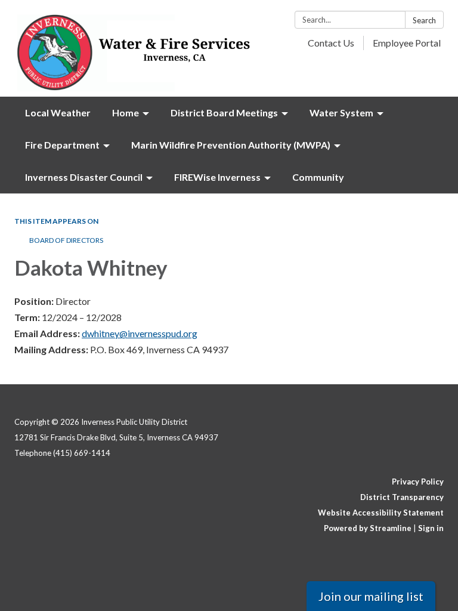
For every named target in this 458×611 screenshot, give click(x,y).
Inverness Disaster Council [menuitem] (84, 177)
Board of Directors (66, 240)
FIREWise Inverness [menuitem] (217, 177)
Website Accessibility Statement (381, 512)
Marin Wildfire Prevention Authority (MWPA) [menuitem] (230, 144)
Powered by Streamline (367, 528)
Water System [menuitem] (341, 112)
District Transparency (402, 497)
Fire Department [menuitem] (62, 144)
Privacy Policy (418, 481)
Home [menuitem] (125, 112)
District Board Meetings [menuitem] (224, 112)
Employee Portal (407, 42)
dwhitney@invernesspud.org (139, 333)
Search (424, 20)
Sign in (431, 528)
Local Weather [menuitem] (58, 112)
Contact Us (331, 42)
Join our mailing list (370, 596)
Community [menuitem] (318, 177)
